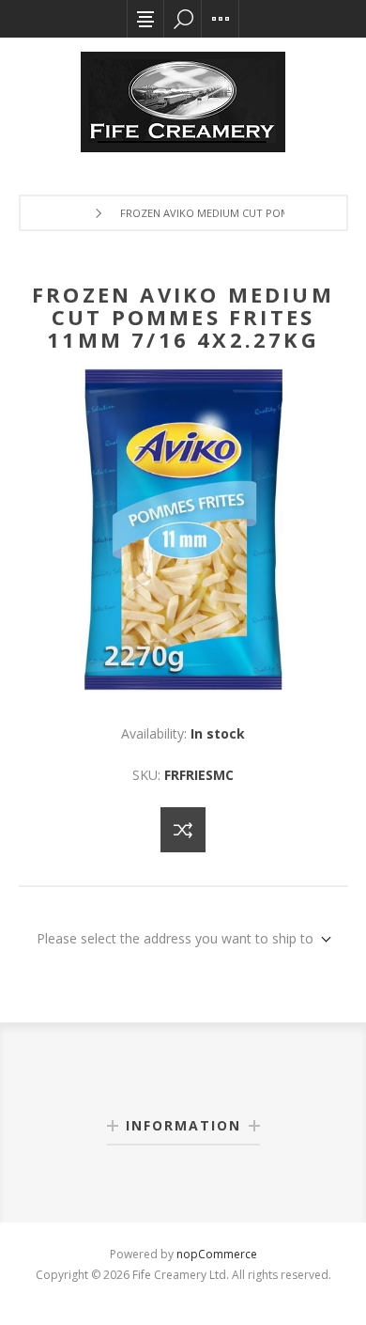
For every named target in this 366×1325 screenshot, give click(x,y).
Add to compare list (183, 829)
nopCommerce (216, 1254)
